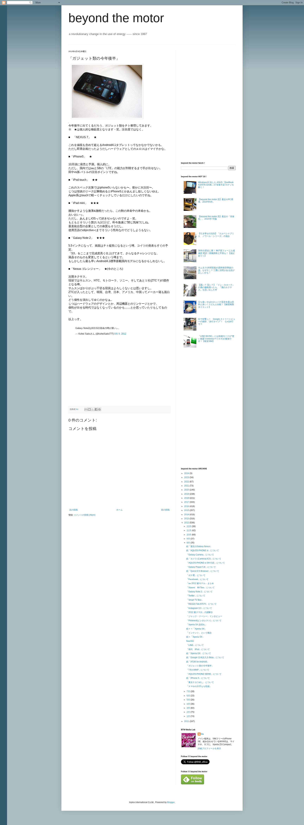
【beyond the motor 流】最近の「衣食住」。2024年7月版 (216, 217)
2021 (187, 485)
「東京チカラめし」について (200, 682)
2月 (189, 712)
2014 (187, 514)
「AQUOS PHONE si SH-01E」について (205, 563)
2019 (187, 494)
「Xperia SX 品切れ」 (196, 624)
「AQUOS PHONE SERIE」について (203, 674)
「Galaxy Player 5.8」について (201, 567)
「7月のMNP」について (197, 670)
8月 (189, 542)
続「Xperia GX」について (198, 653)
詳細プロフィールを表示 (209, 748)
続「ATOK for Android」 (197, 661)
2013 (187, 518)
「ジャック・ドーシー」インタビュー (204, 616)
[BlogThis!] (89, 409)
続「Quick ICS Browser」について (202, 571)
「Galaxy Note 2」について (199, 591)
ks (202, 734)
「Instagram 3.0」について (199, 608)
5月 (189, 699)
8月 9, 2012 (120, 333)
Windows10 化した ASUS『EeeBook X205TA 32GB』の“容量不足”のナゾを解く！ (216, 185)
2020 (187, 490)
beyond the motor (116, 18)
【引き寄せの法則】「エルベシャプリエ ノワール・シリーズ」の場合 (216, 234)
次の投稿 (73, 510)
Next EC (190, 641)
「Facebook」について (197, 579)
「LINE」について (195, 645)
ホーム (119, 510)
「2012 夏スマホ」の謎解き (199, 612)
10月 (189, 534)
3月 (189, 708)
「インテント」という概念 (199, 633)
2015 (187, 510)
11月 (189, 530)
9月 (189, 538)
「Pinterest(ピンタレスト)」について (203, 620)
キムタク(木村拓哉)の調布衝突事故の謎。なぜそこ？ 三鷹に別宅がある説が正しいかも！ (216, 270)
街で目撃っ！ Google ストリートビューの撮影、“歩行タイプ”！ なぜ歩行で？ (216, 321)
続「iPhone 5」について (198, 678)
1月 (189, 716)
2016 (187, 506)
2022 (187, 481)
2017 (187, 502)
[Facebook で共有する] (96, 409)
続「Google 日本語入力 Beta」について (205, 657)
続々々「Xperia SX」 (196, 629)
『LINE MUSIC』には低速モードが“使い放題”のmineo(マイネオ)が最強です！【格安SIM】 (216, 338)
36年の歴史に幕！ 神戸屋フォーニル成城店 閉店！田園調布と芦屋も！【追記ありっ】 (216, 253)
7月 (189, 691)
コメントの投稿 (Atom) (84, 515)
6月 (189, 695)
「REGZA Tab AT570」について (201, 604)
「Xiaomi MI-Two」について (200, 587)
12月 (189, 526)
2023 (187, 477)
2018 (187, 498)
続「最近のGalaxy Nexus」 (199, 546)
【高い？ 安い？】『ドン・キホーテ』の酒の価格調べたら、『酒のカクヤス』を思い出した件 (216, 287)
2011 (187, 721)
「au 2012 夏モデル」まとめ (200, 583)
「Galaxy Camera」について (200, 554)
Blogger (171, 802)
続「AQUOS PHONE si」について (202, 550)
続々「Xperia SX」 (195, 637)
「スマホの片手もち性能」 (199, 686)
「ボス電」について (195, 575)
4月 (189, 704)
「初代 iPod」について (198, 649)
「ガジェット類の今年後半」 (200, 666)
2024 (187, 473)
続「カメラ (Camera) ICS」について (203, 559)
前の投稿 (165, 510)
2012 (187, 522)
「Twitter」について (195, 595)
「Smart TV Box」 (195, 600)
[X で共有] (92, 409)
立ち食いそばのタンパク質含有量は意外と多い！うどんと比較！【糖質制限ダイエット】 (216, 304)
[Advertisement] (94, 379)
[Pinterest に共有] (99, 409)
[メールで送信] (86, 409)
